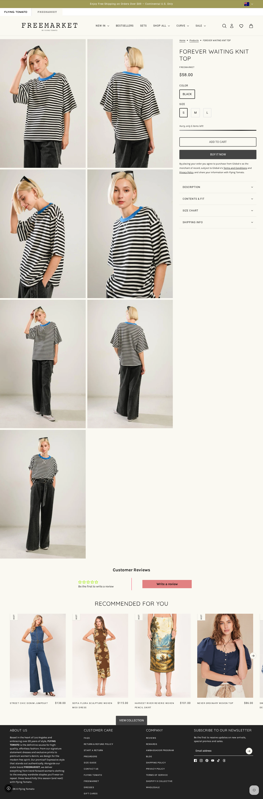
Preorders (90, 756)
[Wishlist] (241, 26)
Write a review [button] (167, 584)
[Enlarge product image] (43, 103)
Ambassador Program (160, 750)
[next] (253, 655)
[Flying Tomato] (49, 26)
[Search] (224, 26)
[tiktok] (218, 760)
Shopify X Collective (159, 781)
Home (182, 40)
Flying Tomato (93, 775)
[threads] (224, 760)
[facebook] (195, 760)
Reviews (151, 738)
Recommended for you (131, 603)
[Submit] (249, 751)
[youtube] (212, 760)
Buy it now (218, 154)
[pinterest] (207, 760)
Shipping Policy (156, 763)
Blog (149, 756)
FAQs (87, 738)
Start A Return (93, 750)
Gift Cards (91, 793)
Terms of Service (157, 775)
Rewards (151, 744)
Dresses (89, 787)
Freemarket (187, 67)
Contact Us (91, 769)
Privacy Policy (155, 769)
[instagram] (201, 760)
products (194, 40)
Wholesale (153, 787)
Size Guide (90, 763)
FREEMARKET (91, 781)
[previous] (10, 617)
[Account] (232, 26)
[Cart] (251, 26)
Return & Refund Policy (98, 744)
